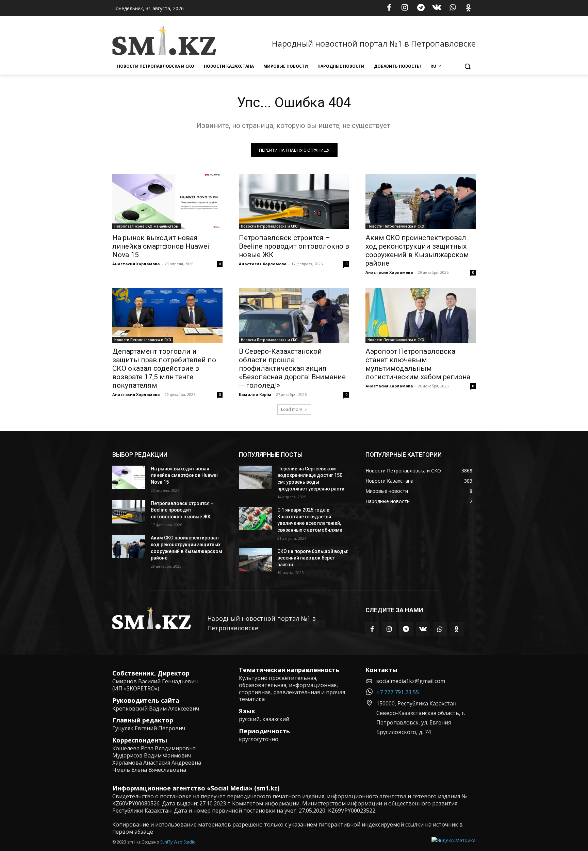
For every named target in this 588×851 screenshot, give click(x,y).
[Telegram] (421, 8)
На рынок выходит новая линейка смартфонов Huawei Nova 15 (160, 246)
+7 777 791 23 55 (397, 692)
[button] (467, 66)
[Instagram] (405, 8)
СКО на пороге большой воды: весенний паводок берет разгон (312, 558)
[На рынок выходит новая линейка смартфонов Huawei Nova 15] (167, 201)
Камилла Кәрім (255, 394)
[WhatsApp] (452, 8)
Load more (292, 409)
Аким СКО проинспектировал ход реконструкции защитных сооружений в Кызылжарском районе (417, 250)
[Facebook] (389, 8)
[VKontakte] (437, 8)
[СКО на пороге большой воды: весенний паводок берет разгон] (255, 559)
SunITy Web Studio (178, 842)
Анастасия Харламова (136, 263)
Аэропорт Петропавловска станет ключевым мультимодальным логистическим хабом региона (417, 364)
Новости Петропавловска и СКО (269, 226)
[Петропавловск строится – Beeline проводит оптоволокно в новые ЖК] (294, 201)
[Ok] (468, 8)
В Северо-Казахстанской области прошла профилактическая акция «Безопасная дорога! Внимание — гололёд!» (292, 368)
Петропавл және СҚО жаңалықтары (146, 226)
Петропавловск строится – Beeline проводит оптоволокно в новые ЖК (294, 246)
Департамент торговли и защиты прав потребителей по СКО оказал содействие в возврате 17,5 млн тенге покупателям (164, 368)
